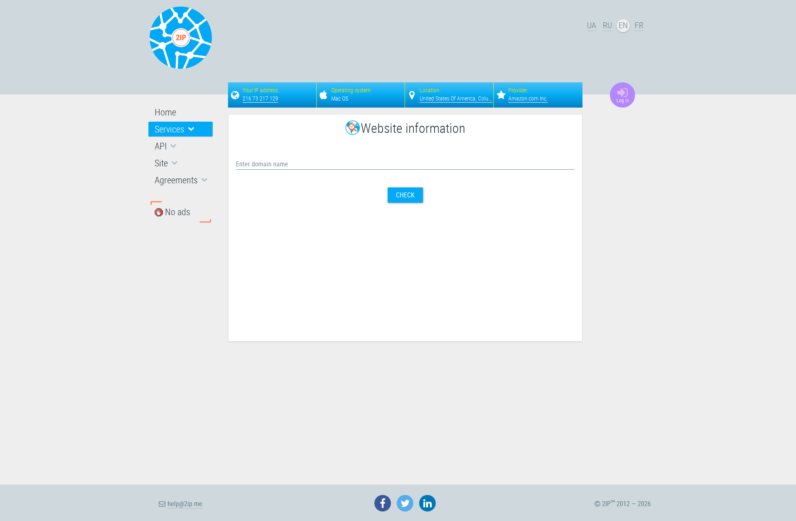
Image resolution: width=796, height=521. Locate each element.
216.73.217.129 (260, 98)
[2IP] (181, 38)
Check (405, 194)
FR (639, 25)
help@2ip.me (184, 503)
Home (165, 112)
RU (607, 25)
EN (623, 25)
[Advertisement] (406, 40)
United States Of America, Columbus (460, 98)
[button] (180, 129)
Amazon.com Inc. (528, 98)
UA (591, 25)
